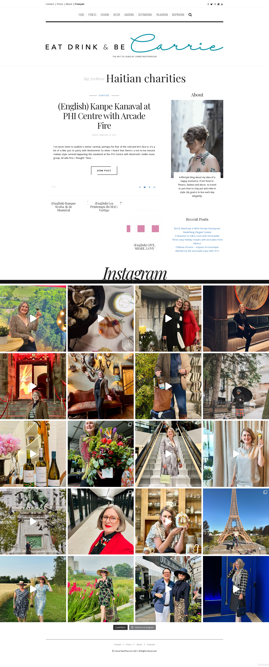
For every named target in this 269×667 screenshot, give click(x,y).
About (69, 3)
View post (104, 170)
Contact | (51, 3)
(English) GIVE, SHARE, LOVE (144, 246)
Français (151, 644)
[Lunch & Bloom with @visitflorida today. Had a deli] (101, 454)
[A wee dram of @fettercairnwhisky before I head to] (168, 386)
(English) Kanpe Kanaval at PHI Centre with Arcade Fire (104, 115)
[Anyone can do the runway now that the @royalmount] (101, 521)
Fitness (92, 15)
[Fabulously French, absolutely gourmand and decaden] (168, 589)
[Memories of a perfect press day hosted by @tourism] (101, 589)
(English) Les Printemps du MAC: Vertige (104, 206)
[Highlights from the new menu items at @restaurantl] (101, 318)
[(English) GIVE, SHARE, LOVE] (145, 227)
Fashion (105, 15)
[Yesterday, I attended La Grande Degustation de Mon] (33, 318)
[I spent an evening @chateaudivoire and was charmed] (168, 454)
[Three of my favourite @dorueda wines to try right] (33, 454)
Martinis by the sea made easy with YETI (197, 250)
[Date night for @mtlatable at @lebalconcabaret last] (33, 386)
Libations (129, 15)
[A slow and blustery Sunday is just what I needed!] (33, 521)
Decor (116, 15)
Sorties (104, 95)
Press (129, 644)
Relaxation (162, 15)
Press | (61, 3)
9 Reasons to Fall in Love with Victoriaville (197, 235)
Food (81, 15)
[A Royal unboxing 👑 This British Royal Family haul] (168, 521)
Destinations (145, 15)
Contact (117, 644)
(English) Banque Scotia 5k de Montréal (63, 206)
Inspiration (178, 15)
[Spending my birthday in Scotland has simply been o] (101, 386)
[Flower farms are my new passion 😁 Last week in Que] (33, 589)
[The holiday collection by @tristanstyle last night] (168, 318)
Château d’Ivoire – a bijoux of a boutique (197, 247)
